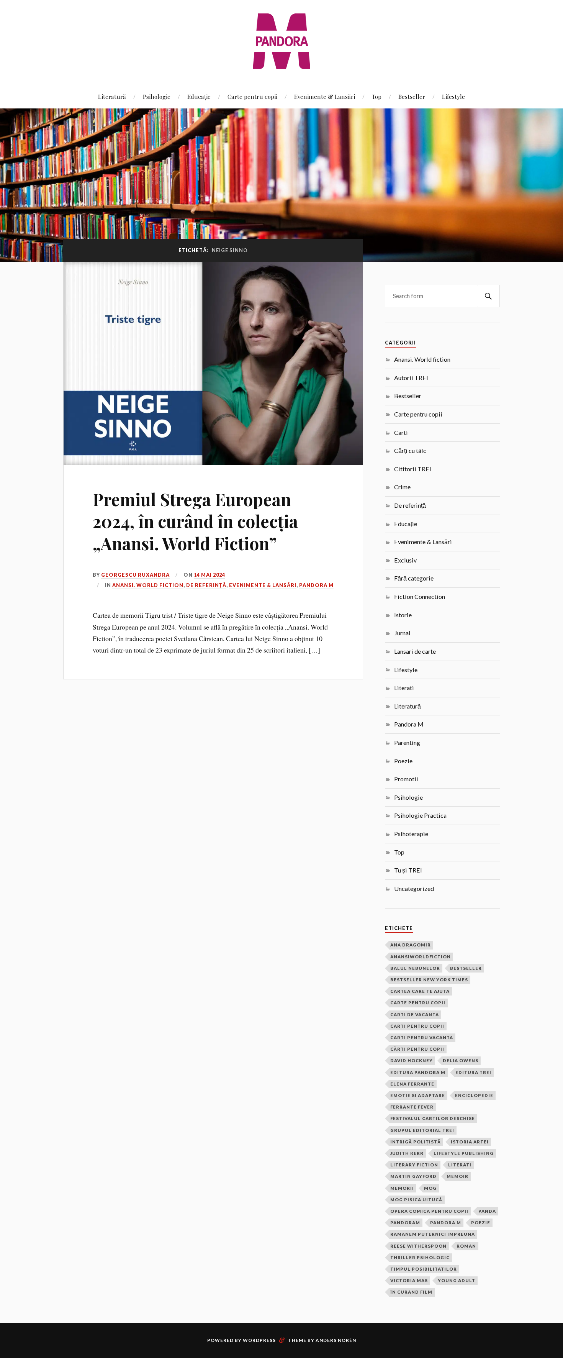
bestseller (466, 968)
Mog (430, 1188)
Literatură (112, 96)
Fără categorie (414, 578)
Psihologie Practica (420, 815)
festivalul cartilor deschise (432, 1118)
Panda (487, 1211)
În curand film (411, 1291)
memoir (457, 1176)
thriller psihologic (420, 1257)
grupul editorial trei (422, 1130)
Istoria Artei (470, 1141)
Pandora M (316, 585)
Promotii (406, 778)
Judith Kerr (407, 1153)
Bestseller (411, 96)
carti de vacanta (414, 1014)
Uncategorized (414, 888)
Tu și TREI (408, 870)
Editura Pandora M (417, 1072)
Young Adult (456, 1280)
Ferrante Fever (412, 1106)
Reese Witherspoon (418, 1245)
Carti (401, 432)
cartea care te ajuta (420, 991)
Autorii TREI (411, 377)
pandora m (445, 1222)
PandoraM (405, 1222)
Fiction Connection (419, 596)
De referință (206, 585)
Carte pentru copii (252, 96)
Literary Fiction (414, 1164)
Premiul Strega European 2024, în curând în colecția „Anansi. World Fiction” (195, 521)
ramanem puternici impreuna (432, 1234)
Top (376, 96)
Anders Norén (336, 1340)
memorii (402, 1188)
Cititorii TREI (412, 468)
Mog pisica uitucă (416, 1199)
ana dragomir (410, 944)
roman (466, 1245)
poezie (480, 1222)
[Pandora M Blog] (281, 41)
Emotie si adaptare (417, 1095)
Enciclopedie (474, 1095)
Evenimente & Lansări (324, 96)
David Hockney (411, 1060)
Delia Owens (460, 1060)
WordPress (259, 1340)
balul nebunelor (415, 968)
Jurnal (402, 632)
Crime (402, 486)
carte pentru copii (417, 1002)
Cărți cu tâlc (410, 450)
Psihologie (156, 96)
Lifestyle (453, 96)
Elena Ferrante (412, 1083)
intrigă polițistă (415, 1141)
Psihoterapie (411, 833)
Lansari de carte (415, 651)
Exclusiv (405, 560)
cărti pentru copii (417, 1048)
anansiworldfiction (420, 956)
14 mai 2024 (209, 575)
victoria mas (409, 1280)
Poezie (403, 760)
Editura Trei (473, 1072)
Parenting (407, 742)
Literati (404, 687)
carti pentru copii (417, 1025)
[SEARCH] (488, 296)
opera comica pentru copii (429, 1211)
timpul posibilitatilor (423, 1268)
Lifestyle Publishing (464, 1153)
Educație (199, 96)
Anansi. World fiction (147, 585)
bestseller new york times (429, 979)
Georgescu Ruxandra (135, 575)
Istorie (403, 614)
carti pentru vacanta (421, 1037)
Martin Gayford (413, 1176)
